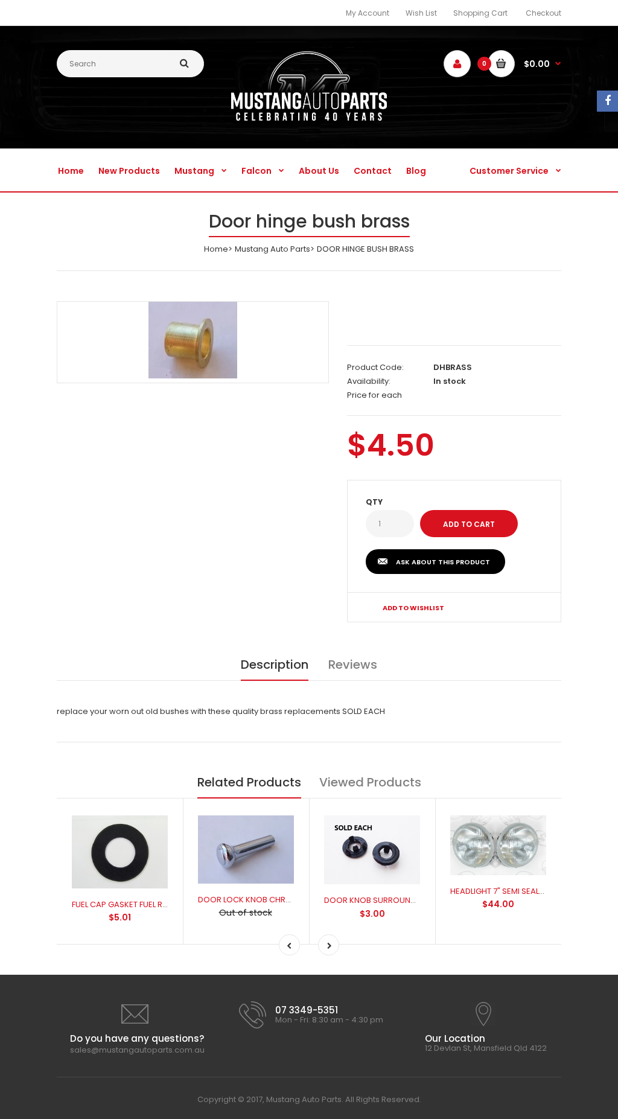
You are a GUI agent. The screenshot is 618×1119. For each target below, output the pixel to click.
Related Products (249, 782)
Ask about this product (443, 562)
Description (274, 664)
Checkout (543, 13)
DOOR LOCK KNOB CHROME (250, 899)
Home (216, 249)
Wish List (421, 13)
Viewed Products (370, 782)
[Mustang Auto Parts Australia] (309, 118)
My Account (367, 13)
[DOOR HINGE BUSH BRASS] (192, 340)
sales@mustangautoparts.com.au (137, 1050)
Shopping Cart (480, 13)
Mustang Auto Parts (272, 249)
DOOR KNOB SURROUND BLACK (383, 900)
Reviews (352, 664)
